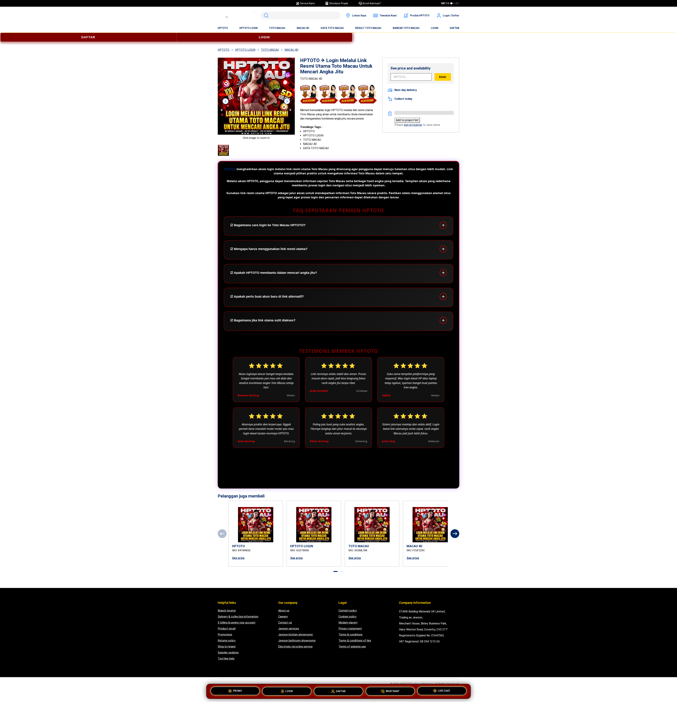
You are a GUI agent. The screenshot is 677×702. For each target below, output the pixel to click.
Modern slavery (348, 622)
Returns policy (227, 640)
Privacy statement (350, 628)
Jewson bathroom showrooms (297, 640)
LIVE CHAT (444, 691)
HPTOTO (223, 28)
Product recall (227, 628)
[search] (300, 15)
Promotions (225, 634)
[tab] (335, 571)
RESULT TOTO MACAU (368, 28)
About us (283, 610)
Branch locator (227, 610)
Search (265, 15)
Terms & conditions (350, 634)
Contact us (285, 622)
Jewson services (288, 628)
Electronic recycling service (295, 646)
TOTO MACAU (277, 28)
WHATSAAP (392, 691)
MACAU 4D (303, 28)
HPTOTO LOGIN (248, 28)
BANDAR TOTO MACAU (406, 28)
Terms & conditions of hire (354, 640)
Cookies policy (347, 616)
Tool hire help (226, 658)
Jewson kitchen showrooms (295, 634)
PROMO (237, 690)
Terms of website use (352, 646)
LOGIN (434, 28)
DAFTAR (454, 28)
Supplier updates (228, 652)
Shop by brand (226, 646)
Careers (283, 616)
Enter (442, 77)
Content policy (347, 610)
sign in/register (413, 125)
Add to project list (407, 120)
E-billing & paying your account (236, 622)
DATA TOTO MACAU (332, 28)
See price (238, 558)
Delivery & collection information (238, 616)
